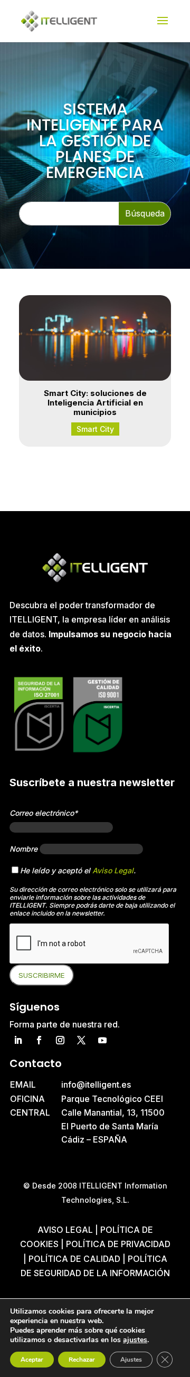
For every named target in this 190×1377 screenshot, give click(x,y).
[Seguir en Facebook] (39, 1040)
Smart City (95, 429)
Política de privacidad (118, 1244)
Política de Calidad (74, 1258)
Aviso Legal (113, 870)
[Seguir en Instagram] (60, 1040)
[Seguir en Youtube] (102, 1040)
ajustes (135, 1340)
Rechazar (82, 1359)
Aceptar (32, 1359)
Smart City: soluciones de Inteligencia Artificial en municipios (95, 402)
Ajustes (131, 1359)
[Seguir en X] (81, 1040)
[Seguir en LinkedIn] (18, 1040)
